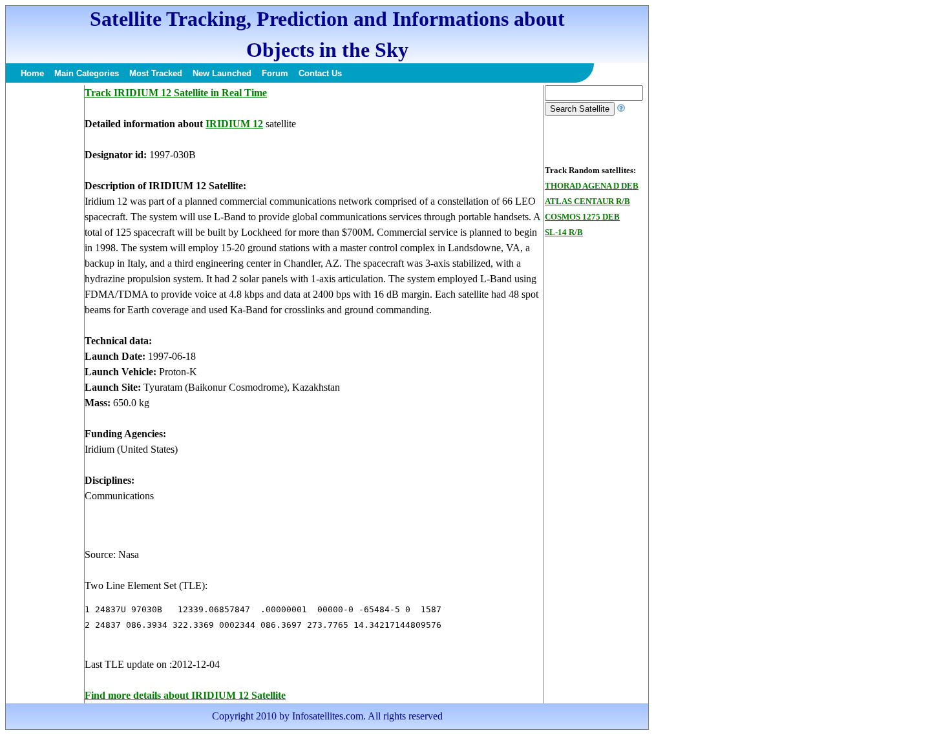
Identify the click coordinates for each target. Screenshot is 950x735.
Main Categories (86, 73)
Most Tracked (155, 73)
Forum (275, 73)
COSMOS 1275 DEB (582, 217)
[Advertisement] (44, 279)
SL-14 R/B (564, 232)
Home (32, 73)
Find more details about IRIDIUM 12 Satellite (185, 695)
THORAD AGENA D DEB (592, 186)
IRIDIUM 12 (234, 123)
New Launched (222, 73)
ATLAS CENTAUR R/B (587, 201)
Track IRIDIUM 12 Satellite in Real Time (176, 92)
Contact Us (320, 73)
